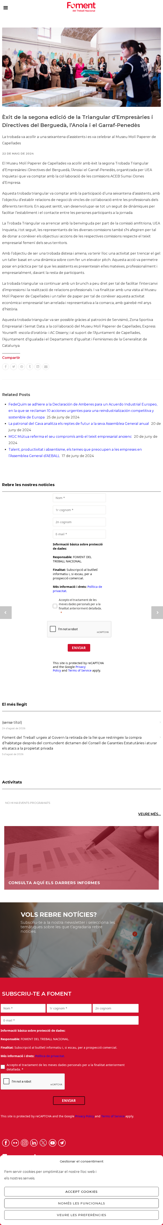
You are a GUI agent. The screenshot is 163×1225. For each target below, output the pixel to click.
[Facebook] (5, 366)
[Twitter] (13, 366)
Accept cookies (81, 1192)
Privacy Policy (84, 1116)
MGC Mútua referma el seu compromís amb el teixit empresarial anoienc (70, 437)
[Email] (45, 366)
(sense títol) (12, 723)
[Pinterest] (21, 366)
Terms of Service (79, 670)
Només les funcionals (81, 1203)
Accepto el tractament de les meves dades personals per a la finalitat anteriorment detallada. (80, 604)
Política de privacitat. (50, 1056)
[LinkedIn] (37, 366)
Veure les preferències (81, 1215)
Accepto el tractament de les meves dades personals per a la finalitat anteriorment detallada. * (66, 1067)
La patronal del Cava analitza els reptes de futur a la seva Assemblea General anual (78, 424)
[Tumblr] (29, 366)
